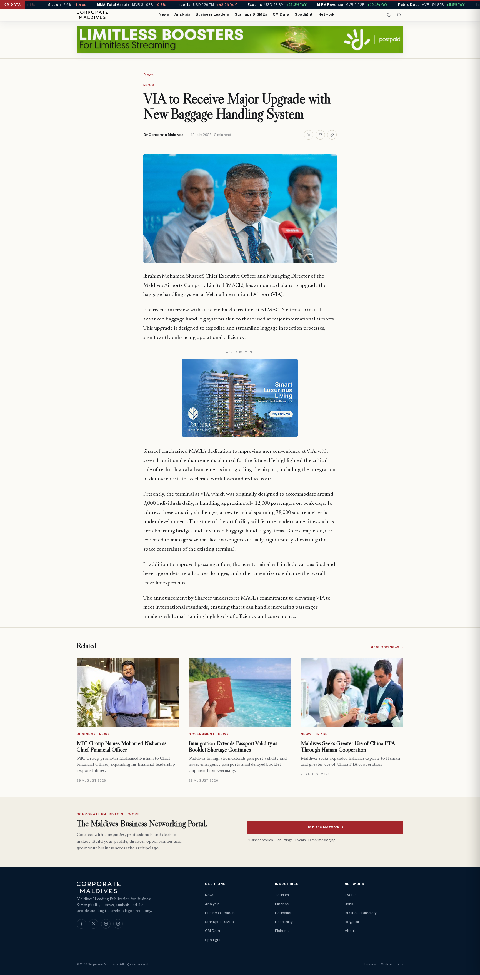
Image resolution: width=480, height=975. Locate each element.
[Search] (399, 15)
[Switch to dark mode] (389, 15)
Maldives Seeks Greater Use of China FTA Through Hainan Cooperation (348, 746)
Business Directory (361, 913)
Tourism (282, 895)
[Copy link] (332, 135)
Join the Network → (325, 827)
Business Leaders (212, 14)
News (164, 14)
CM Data (281, 14)
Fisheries (283, 931)
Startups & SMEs (251, 14)
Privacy (370, 964)
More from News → (386, 647)
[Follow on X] (93, 924)
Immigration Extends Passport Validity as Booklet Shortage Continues (233, 746)
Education (283, 913)
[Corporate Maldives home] (92, 15)
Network (326, 14)
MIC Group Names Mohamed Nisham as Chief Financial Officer (121, 746)
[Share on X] (308, 135)
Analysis (182, 14)
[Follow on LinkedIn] (118, 924)
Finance (282, 904)
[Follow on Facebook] (81, 924)
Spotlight (304, 14)
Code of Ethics (392, 964)
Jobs (349, 904)
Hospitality (284, 922)
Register (352, 922)
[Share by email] (320, 135)
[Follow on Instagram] (106, 924)
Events (351, 895)
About (350, 931)
